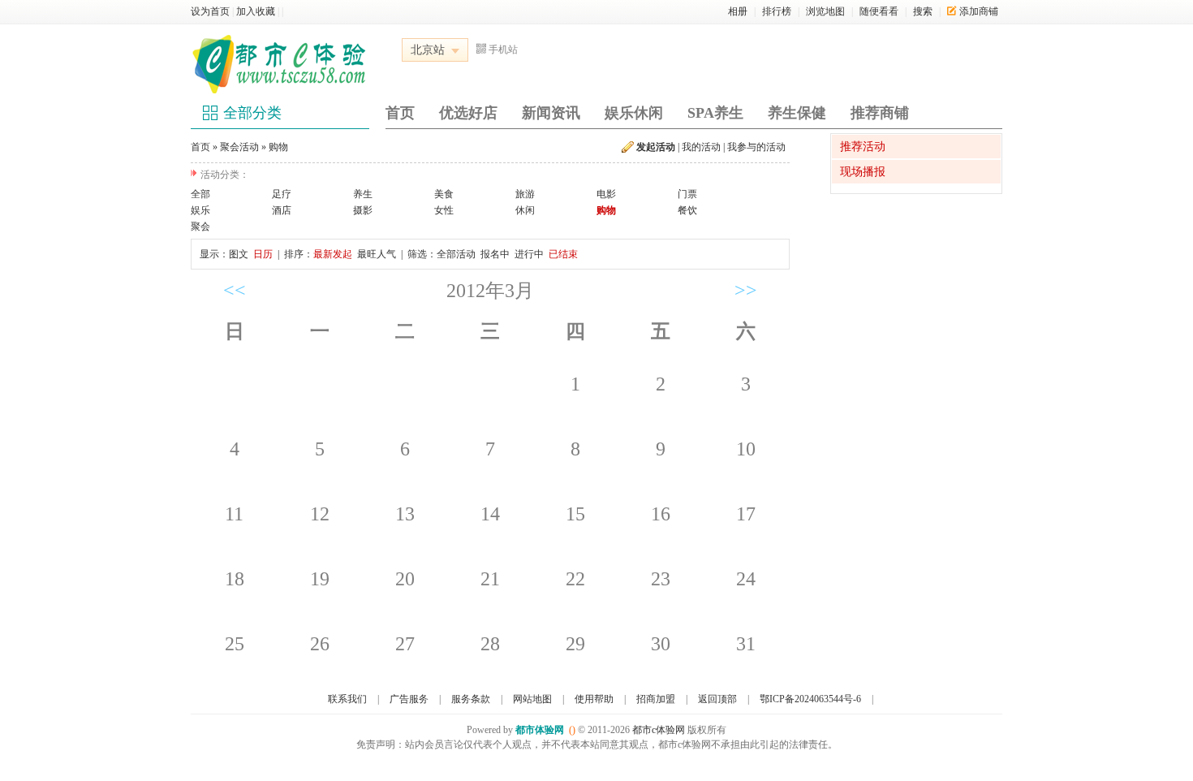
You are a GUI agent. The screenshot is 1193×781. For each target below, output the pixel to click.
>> (745, 290)
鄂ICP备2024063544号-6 (810, 699)
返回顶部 (717, 699)
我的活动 (701, 147)
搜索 (922, 11)
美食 (444, 194)
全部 (200, 194)
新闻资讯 (551, 113)
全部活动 (456, 254)
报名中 (495, 254)
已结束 (563, 254)
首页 (400, 113)
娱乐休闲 (634, 113)
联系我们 (347, 699)
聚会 (200, 226)
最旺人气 (376, 254)
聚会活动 (239, 147)
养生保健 (797, 113)
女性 (444, 210)
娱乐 (200, 210)
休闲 (525, 210)
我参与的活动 (756, 147)
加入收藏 (255, 11)
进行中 (529, 254)
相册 (737, 11)
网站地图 (532, 699)
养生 (363, 194)
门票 (687, 194)
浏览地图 (825, 11)
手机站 (503, 49)
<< (234, 290)
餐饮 (687, 210)
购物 (278, 147)
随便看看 (878, 11)
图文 (238, 254)
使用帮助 (594, 699)
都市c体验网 (658, 730)
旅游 (525, 194)
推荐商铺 (880, 113)
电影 (606, 194)
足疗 (281, 194)
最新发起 (332, 254)
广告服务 (409, 699)
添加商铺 (978, 11)
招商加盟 (655, 699)
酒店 (281, 210)
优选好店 (468, 113)
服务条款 (470, 699)
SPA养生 (715, 113)
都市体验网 (539, 730)
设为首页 (210, 11)
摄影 (363, 210)
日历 (263, 254)
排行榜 (776, 11)
